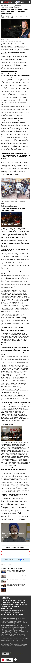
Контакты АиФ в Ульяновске (10, 606)
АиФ (13, 39)
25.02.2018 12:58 (4, 6)
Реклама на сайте (6, 608)
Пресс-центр (21, 600)
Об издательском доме (8, 600)
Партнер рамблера (13, 655)
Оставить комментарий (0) (15, 553)
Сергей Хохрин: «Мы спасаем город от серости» (13, 534)
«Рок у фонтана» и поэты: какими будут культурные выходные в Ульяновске (16, 580)
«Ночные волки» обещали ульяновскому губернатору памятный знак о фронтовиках (17, 585)
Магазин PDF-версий (19, 602)
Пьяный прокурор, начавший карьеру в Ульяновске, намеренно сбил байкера (16, 571)
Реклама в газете (6, 602)
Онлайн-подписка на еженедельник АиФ (14, 604)
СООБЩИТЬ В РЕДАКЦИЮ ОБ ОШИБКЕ (12, 614)
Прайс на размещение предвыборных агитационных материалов (13, 611)
